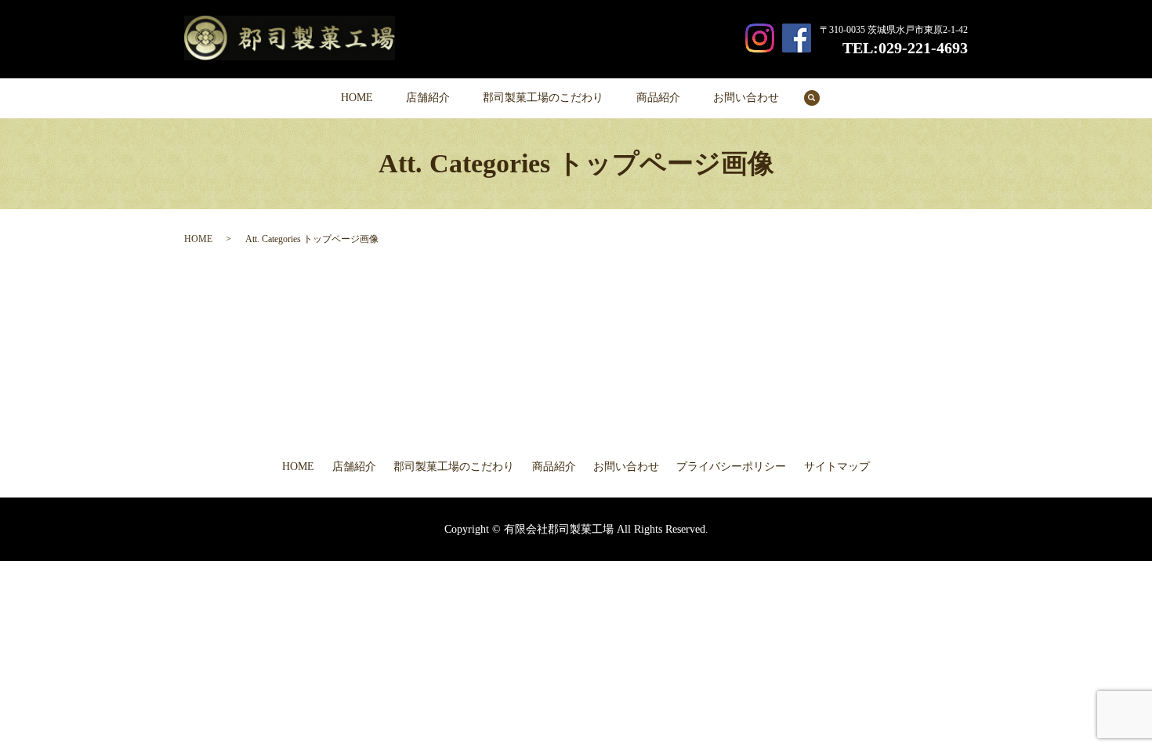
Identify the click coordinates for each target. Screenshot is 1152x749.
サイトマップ (837, 466)
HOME (357, 97)
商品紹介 (658, 97)
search (820, 98)
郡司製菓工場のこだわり (543, 97)
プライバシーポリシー (731, 466)
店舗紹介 (428, 97)
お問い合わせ (746, 97)
